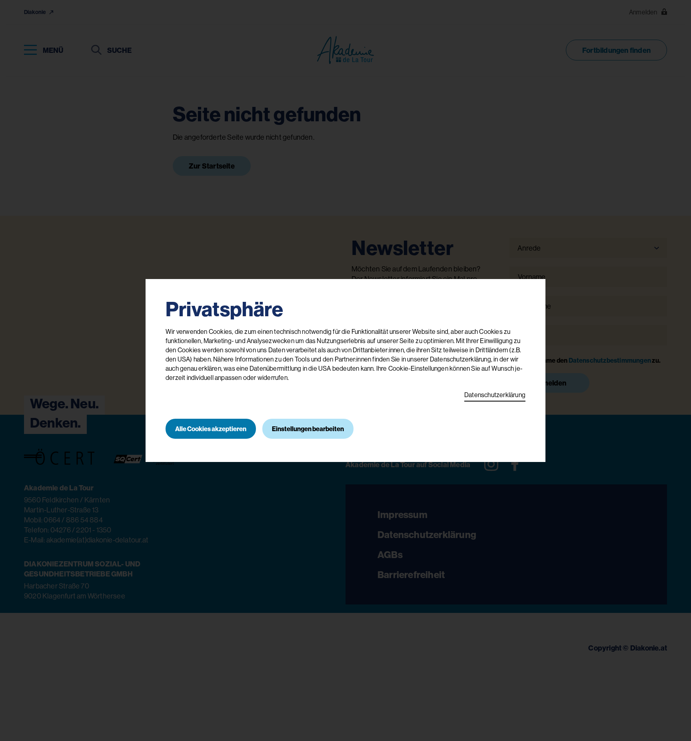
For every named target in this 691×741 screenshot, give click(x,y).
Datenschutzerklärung (494, 395)
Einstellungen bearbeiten (308, 429)
